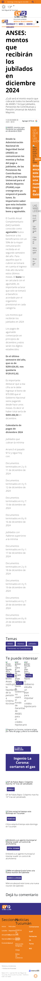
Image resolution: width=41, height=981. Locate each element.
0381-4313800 (6, 977)
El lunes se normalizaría (19, 749)
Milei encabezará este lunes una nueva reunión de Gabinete (22, 884)
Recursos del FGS (31, 675)
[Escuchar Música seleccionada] (38, 22)
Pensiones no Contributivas (19, 648)
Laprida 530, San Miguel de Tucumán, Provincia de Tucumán (14, 974)
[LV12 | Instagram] (32, 911)
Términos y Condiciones (9, 966)
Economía (5, 943)
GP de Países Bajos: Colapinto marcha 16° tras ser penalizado (22, 795)
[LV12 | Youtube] (36, 911)
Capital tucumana (13, 848)
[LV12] (7, 909)
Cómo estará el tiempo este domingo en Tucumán (22, 825)
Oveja (17, 950)
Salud (11, 943)
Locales (4, 930)
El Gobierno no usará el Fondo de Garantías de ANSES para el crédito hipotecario (21, 706)
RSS (30, 948)
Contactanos (34, 927)
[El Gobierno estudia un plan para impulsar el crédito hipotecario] (27, 678)
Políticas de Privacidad (9, 968)
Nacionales (6, 939)
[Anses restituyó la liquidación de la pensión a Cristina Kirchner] (9, 678)
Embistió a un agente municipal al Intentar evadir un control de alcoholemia (20, 856)
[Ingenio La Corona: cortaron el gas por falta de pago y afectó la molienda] (22, 741)
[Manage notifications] (35, 976)
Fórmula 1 (10, 789)
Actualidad (6, 935)
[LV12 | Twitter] (36, 907)
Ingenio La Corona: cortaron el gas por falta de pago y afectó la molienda (22, 768)
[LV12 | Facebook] (32, 907)
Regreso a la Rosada (14, 878)
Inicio (4, 926)
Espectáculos (13, 935)
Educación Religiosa (19, 945)
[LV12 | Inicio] (39, 919)
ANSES (10, 643)
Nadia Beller (17, 939)
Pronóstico (11, 819)
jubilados (32, 643)
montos (20, 643)
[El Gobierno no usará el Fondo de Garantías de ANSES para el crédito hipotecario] (18, 686)
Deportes (12, 930)
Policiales (12, 926)
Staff (31, 931)
